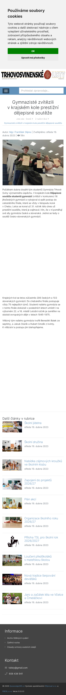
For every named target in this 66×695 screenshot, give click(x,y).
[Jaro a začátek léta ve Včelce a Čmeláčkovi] (12, 598)
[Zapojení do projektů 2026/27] (12, 484)
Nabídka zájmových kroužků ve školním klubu (43, 462)
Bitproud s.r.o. (51, 686)
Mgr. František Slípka (20, 132)
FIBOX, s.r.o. (7, 691)
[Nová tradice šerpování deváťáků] (12, 579)
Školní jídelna (32, 423)
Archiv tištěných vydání (17, 638)
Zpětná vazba (13, 642)
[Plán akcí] (12, 503)
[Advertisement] (33, 257)
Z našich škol (41, 119)
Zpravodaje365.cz (17, 686)
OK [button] (33, 51)
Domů (28, 119)
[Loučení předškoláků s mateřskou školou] (12, 560)
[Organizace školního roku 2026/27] (12, 522)
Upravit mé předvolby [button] (33, 57)
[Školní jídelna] (12, 426)
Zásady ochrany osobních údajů (21, 647)
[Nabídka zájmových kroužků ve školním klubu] (12, 465)
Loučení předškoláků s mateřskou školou (38, 558)
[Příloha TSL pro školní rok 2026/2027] (12, 541)
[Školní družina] (12, 446)
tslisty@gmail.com (18, 667)
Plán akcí (30, 499)
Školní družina (33, 442)
